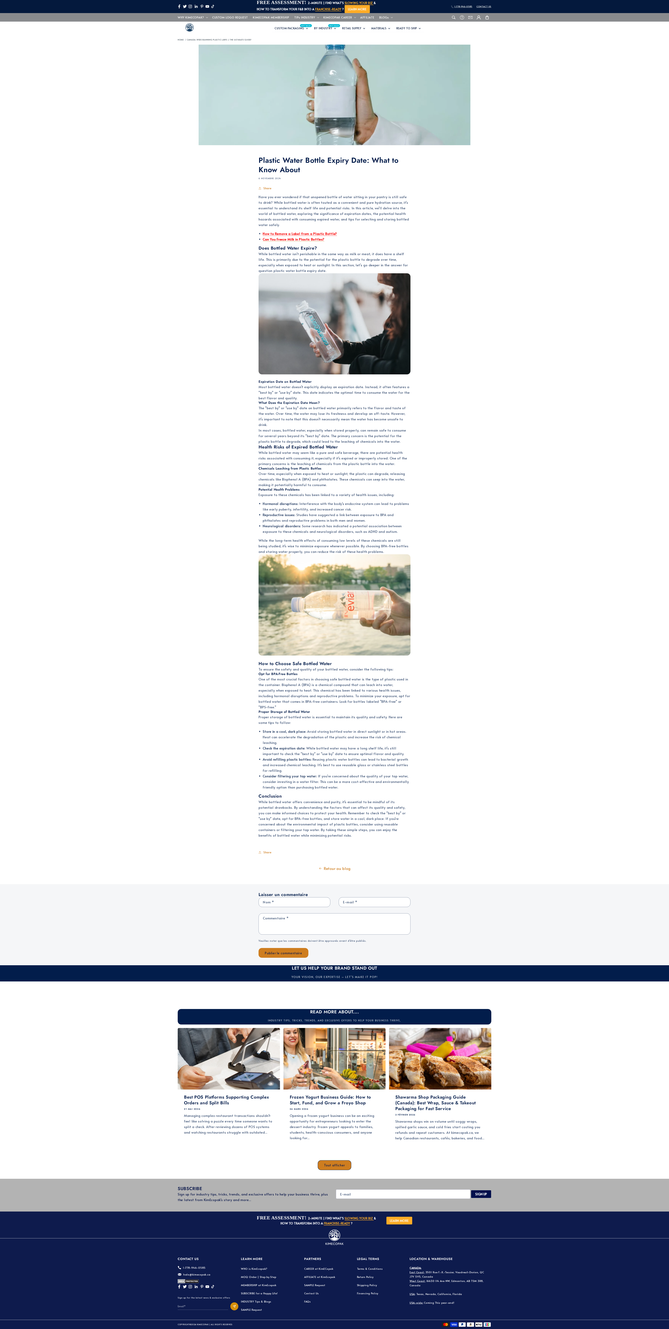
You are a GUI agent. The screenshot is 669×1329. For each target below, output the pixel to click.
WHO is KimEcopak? (254, 1268)
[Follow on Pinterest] (202, 6)
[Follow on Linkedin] (196, 6)
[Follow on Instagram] (190, 6)
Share (267, 188)
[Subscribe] (234, 1306)
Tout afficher (334, 1165)
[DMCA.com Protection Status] (188, 1282)
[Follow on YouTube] (207, 6)
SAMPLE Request (251, 1309)
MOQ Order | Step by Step (258, 1277)
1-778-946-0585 (463, 6)
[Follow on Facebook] (179, 6)
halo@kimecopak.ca (196, 1274)
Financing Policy (367, 1293)
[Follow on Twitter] (185, 6)
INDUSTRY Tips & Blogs (256, 1301)
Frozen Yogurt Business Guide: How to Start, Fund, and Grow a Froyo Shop (330, 1100)
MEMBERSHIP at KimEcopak (258, 1285)
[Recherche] (453, 17)
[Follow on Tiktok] (212, 6)
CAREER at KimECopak (318, 1268)
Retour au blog (337, 868)
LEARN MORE (357, 9)
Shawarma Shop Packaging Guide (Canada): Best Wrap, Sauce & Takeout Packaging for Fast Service (435, 1102)
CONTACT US (483, 6)
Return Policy (365, 1277)
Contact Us (311, 1293)
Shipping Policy (367, 1285)
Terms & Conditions (370, 1268)
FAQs (307, 1301)
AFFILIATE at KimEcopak (319, 1277)
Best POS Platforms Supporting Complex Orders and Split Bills (226, 1100)
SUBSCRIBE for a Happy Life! (259, 1293)
